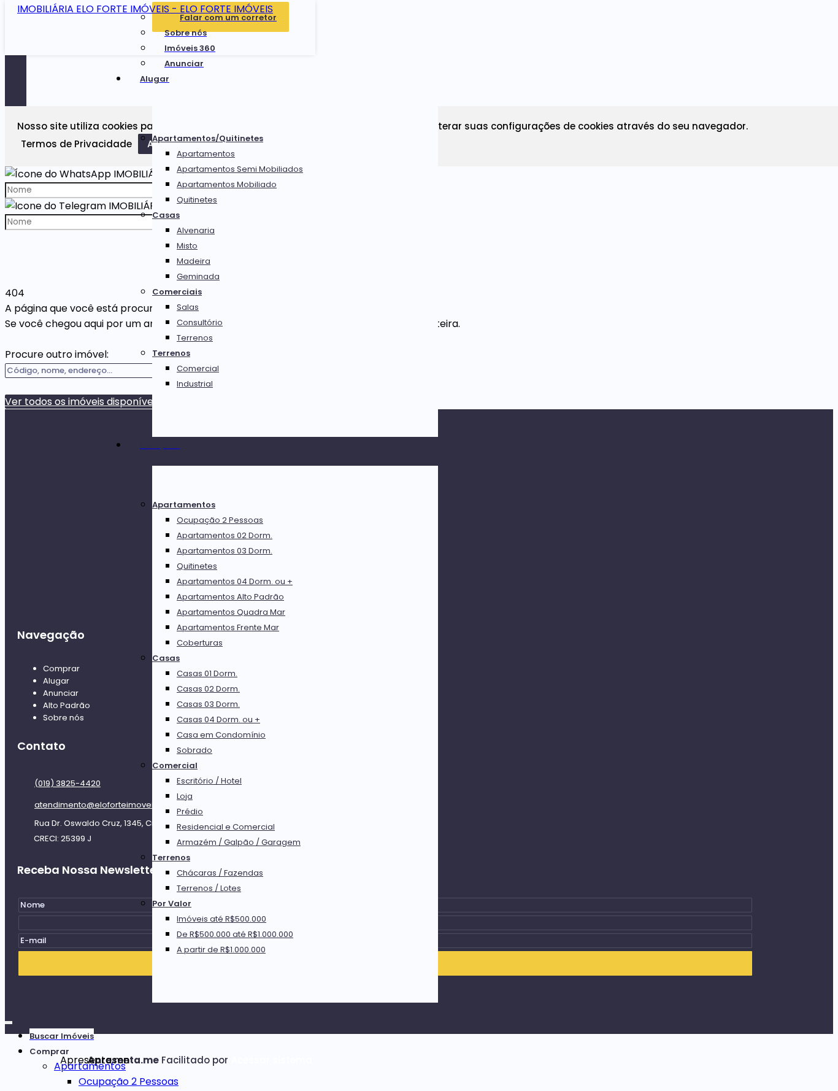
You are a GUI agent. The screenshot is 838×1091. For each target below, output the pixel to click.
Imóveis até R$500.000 (221, 919)
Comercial (198, 368)
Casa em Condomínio (221, 735)
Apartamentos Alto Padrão (230, 597)
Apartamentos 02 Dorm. (224, 535)
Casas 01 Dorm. (207, 673)
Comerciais (177, 292)
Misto (187, 246)
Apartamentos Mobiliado (227, 184)
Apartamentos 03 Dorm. (224, 551)
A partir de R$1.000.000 (221, 949)
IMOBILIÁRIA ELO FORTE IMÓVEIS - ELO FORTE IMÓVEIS (145, 9)
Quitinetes (197, 200)
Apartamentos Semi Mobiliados (240, 169)
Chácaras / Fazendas (220, 873)
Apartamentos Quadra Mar (231, 612)
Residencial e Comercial (226, 827)
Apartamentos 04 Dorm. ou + (235, 581)
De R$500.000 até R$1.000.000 (235, 934)
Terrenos (195, 338)
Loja (185, 796)
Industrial (195, 384)
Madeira (193, 261)
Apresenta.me (74, 1060)
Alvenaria (196, 230)
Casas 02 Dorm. (208, 689)
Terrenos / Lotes (209, 888)
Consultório (200, 322)
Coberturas (200, 643)
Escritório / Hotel (209, 781)
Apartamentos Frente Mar (228, 627)
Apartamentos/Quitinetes (207, 138)
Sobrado (194, 750)
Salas (188, 307)
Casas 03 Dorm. (208, 704)
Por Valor (171, 903)
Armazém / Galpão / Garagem (239, 842)
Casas (166, 215)
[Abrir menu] (8, 1020)
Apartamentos (206, 154)
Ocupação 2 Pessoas (220, 520)
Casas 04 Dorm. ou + (218, 719)
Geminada (198, 276)
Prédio (190, 811)
